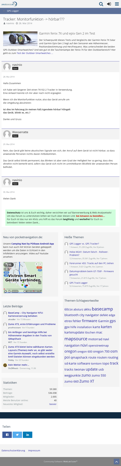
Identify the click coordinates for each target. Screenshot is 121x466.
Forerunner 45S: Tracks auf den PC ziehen (91, 263)
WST (10, 342)
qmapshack (79, 357)
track (114, 363)
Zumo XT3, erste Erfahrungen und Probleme (32, 324)
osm (114, 351)
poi (67, 357)
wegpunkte (72, 375)
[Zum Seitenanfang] (116, 461)
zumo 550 (99, 375)
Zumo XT (86, 381)
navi (106, 339)
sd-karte (70, 363)
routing (113, 357)
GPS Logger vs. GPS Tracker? (84, 243)
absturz (78, 309)
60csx (68, 309)
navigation (72, 345)
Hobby (11, 360)
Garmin (103, 321)
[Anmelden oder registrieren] (109, 4)
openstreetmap (98, 345)
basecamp (102, 309)
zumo (86, 375)
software (83, 363)
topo (105, 363)
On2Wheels (13, 368)
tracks (68, 369)
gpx (67, 327)
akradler (12, 319)
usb (101, 369)
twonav (79, 369)
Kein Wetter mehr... (18, 364)
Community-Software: (60, 461)
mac (99, 332)
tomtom (96, 363)
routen (102, 357)
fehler (77, 321)
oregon (70, 351)
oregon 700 (101, 351)
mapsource (75, 339)
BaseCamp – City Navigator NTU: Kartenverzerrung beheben (25, 314)
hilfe (73, 327)
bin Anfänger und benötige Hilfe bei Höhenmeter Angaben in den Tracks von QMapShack (30, 335)
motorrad (95, 339)
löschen (90, 332)
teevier (53, 404)
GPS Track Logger (78, 282)
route (92, 357)
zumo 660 (71, 381)
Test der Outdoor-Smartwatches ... (35, 53)
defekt (104, 315)
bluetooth (71, 315)
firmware (89, 320)
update (92, 369)
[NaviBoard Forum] (9, 4)
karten (106, 326)
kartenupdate (74, 332)
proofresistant (14, 327)
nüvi (84, 345)
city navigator (89, 315)
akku (87, 309)
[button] (117, 4)
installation (84, 327)
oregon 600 (84, 351)
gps (113, 320)
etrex (68, 321)
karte (96, 327)
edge (112, 315)
